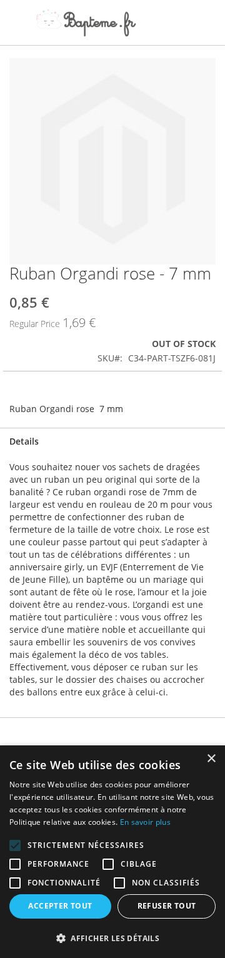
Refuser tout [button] (167, 905)
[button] (112, 938)
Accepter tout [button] (60, 905)
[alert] (112, 851)
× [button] (211, 759)
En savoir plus (145, 822)
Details (24, 441)
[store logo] (86, 23)
